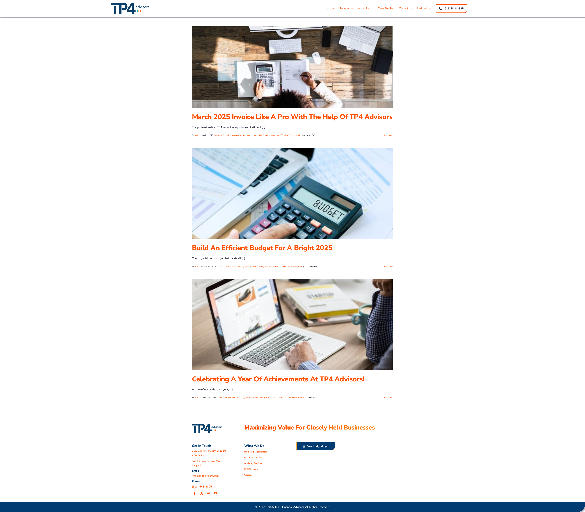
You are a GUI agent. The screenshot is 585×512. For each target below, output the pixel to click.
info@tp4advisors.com (205, 476)
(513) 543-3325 (202, 486)
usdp (197, 135)
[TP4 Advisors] (130, 4)
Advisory (246, 135)
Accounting (237, 135)
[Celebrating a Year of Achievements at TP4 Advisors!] (292, 324)
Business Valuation (270, 135)
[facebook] (194, 493)
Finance (292, 135)
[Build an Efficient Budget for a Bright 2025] (292, 193)
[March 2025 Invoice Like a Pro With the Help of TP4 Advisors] (292, 67)
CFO (281, 135)
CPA (286, 135)
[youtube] (215, 493)
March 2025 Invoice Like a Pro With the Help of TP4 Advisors (292, 117)
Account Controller (223, 135)
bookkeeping (256, 135)
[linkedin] (208, 493)
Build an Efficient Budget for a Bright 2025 (262, 248)
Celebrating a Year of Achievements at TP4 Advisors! (278, 379)
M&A (298, 135)
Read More (388, 135)
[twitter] (201, 493)
